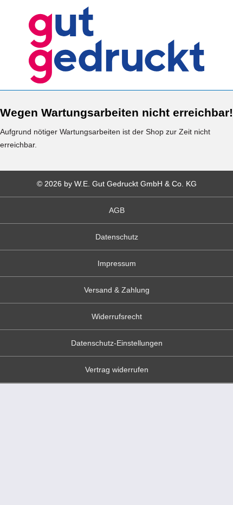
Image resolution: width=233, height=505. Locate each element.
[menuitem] (116, 210)
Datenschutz (116, 236)
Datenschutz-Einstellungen (117, 343)
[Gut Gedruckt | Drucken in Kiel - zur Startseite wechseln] (117, 45)
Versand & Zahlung (117, 290)
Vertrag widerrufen (116, 369)
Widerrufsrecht (117, 316)
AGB (117, 210)
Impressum (117, 263)
